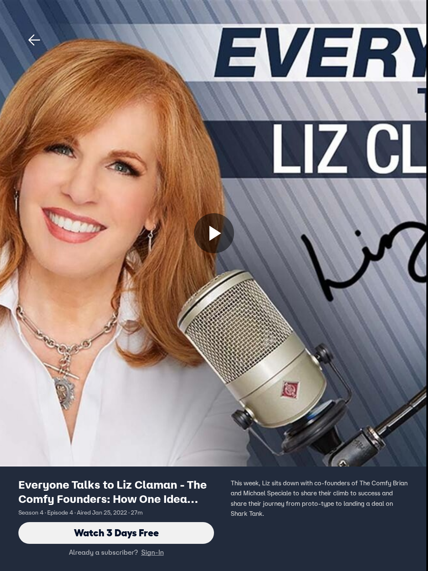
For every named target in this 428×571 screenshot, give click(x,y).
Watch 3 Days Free (116, 532)
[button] (34, 40)
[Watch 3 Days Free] (214, 233)
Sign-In (152, 552)
